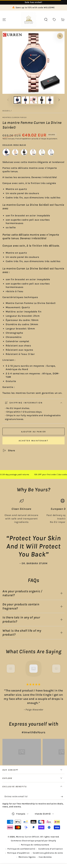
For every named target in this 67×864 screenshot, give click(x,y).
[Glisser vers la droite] (59, 100)
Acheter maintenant (33, 441)
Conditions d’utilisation (50, 849)
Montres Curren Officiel (27, 837)
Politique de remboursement (35, 845)
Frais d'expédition (23, 139)
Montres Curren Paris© (14, 117)
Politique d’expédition (18, 853)
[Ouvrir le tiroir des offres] (54, 19)
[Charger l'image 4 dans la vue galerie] (33, 100)
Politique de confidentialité (21, 849)
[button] (46, 19)
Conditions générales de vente (48, 853)
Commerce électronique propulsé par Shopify (33, 840)
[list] (33, 511)
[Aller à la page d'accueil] (28, 19)
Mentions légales (27, 857)
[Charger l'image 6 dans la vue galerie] (41, 100)
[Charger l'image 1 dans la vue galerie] (17, 100)
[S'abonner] (63, 796)
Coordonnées (45, 857)
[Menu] (4, 19)
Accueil (6, 111)
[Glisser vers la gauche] (8, 100)
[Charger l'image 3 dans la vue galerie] (25, 100)
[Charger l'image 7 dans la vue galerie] (49, 100)
